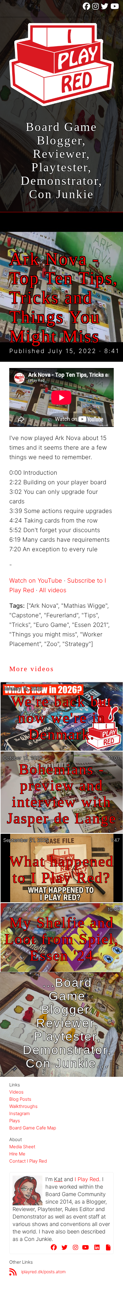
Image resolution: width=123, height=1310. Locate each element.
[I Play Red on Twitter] (105, 8)
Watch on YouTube (35, 580)
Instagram (19, 1113)
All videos (52, 590)
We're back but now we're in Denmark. (61, 718)
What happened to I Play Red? (61, 869)
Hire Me (17, 1154)
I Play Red (87, 1179)
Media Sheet (22, 1146)
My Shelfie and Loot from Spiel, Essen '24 (61, 939)
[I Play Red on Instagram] (96, 8)
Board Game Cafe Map (32, 1128)
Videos (16, 1092)
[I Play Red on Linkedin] (95, 1248)
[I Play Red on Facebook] (87, 8)
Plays (14, 1120)
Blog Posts (20, 1099)
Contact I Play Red (28, 1161)
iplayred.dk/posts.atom (43, 1271)
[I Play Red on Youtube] (115, 8)
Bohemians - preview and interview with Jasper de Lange (61, 794)
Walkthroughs (23, 1106)
